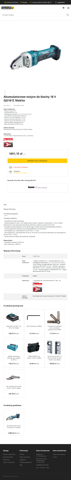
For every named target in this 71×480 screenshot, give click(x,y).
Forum (55, 457)
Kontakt (22, 454)
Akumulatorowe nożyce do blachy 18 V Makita (14, 426)
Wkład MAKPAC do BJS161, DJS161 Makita (34, 357)
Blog (21, 465)
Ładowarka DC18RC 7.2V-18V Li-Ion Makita (13, 327)
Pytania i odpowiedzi (9, 454)
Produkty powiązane (11, 214)
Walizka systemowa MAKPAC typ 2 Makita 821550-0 (13, 358)
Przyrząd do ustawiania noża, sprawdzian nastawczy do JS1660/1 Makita (55, 328)
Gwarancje (6, 460)
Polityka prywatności (26, 462)
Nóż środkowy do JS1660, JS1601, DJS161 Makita (14, 387)
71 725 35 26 (40, 462)
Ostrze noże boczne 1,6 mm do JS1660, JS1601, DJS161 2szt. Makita (55, 358)
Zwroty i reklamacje (9, 462)
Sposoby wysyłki (8, 457)
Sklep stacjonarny (25, 457)
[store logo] (7, 8)
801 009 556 (40, 459)
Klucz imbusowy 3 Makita (34, 326)
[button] (35, 90)
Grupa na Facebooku (59, 454)
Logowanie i (61, 2)
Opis (5, 205)
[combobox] (35, 15)
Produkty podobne (10, 218)
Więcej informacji (9, 209)
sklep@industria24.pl (42, 465)
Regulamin (23, 460)
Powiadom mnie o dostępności (37, 161)
